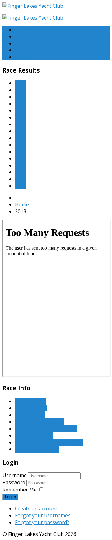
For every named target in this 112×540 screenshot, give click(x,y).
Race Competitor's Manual (46, 428)
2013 (20, 172)
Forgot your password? (42, 522)
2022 (20, 110)
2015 (20, 158)
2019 (20, 131)
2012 (20, 179)
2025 (20, 90)
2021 (20, 117)
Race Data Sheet (34, 435)
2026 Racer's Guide (37, 449)
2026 (20, 83)
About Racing (30, 401)
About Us (26, 36)
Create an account (36, 508)
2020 (20, 124)
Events (22, 43)
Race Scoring (30, 414)
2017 (20, 144)
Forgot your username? (42, 515)
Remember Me (19, 489)
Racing (22, 57)
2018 (20, 137)
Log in (10, 497)
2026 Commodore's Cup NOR (49, 442)
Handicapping (31, 408)
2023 (20, 103)
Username (14, 475)
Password (14, 482)
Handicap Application (39, 421)
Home (22, 29)
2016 (20, 151)
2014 (20, 165)
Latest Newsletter (36, 50)
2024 (20, 96)
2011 (20, 185)
